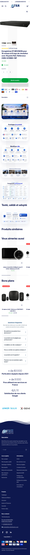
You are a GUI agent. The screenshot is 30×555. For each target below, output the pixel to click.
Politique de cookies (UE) (22, 481)
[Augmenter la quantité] (10, 72)
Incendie (4, 506)
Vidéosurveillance (6, 497)
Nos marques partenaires (5, 473)
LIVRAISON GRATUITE (20, 1)
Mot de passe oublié (7, 461)
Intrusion (4, 500)
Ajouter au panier (15, 80)
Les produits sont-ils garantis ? (12, 355)
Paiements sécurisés (22, 470)
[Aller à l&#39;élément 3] (14, 43)
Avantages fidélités (6, 464)
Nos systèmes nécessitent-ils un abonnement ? (12, 332)
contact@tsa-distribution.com (10, 527)
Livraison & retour (21, 467)
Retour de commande (7, 470)
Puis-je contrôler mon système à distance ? (15, 350)
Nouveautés (5, 467)
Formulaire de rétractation (20, 485)
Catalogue (4, 495)
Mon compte (5, 459)
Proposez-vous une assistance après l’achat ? (13, 360)
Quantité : (4, 68)
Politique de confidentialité (20, 476)
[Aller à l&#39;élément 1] (4, 43)
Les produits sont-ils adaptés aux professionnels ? (12, 338)
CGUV (18, 459)
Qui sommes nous (21, 461)
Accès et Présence (6, 503)
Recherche (4, 477)
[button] (15, 85)
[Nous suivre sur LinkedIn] (11, 532)
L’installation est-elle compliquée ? (13, 345)
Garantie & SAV (20, 473)
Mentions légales (21, 464)
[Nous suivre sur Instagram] (7, 532)
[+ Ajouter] (21, 262)
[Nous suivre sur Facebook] (3, 532)
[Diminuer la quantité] (4, 72)
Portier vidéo (5, 508)
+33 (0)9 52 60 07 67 (7, 524)
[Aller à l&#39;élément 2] (9, 43)
